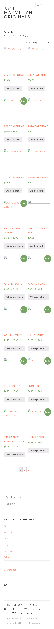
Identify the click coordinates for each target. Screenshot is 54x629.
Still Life (7, 563)
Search (12, 504)
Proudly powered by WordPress (22, 618)
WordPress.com (32, 623)
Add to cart (12, 88)
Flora (6, 545)
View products (14, 245)
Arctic (6, 526)
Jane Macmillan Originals (18, 12)
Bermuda (8, 532)
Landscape (8, 551)
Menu (44, 4)
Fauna (6, 538)
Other (6, 557)
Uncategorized (10, 570)
